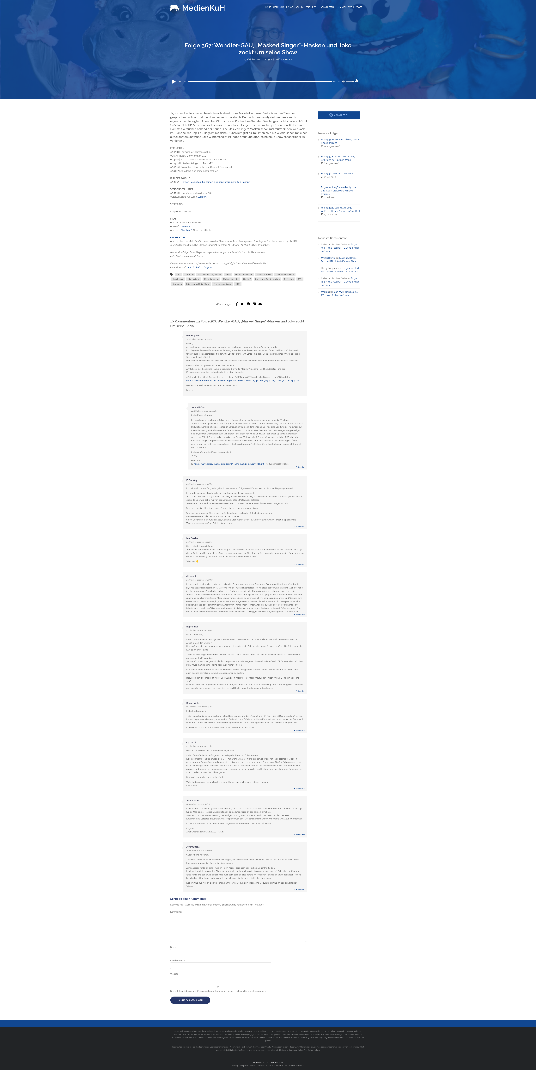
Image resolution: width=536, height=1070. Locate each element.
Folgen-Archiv (294, 7)
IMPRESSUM (277, 1062)
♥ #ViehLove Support (350, 7)
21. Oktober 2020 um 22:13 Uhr (199, 707)
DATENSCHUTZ (260, 1062)
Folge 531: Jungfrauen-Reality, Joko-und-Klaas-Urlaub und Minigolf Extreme (339, 190)
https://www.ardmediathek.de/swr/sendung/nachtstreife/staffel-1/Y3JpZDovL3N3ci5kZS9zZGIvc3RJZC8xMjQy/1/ (242, 380)
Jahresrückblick (264, 274)
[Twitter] (242, 304)
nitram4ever (193, 335)
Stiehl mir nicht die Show (197, 284)
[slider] (350, 83)
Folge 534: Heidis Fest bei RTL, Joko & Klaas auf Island (340, 247)
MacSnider (192, 538)
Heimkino (186, 226)
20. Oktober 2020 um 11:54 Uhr (199, 542)
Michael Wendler (231, 279)
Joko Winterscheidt (285, 274)
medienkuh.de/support (200, 267)
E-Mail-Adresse (178, 960)
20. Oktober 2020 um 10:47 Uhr (199, 484)
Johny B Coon (198, 407)
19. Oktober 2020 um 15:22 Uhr (199, 339)
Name (174, 947)
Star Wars (177, 284)
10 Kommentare (283, 59)
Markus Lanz (194, 279)
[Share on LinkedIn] (254, 304)
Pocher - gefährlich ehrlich (267, 279)
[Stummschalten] (343, 81)
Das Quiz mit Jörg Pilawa (209, 274)
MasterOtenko (328, 258)
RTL (300, 279)
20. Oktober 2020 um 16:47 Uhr (199, 580)
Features (311, 7)
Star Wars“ (186, 230)
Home (268, 7)
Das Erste (189, 274)
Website (174, 974)
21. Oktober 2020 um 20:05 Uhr (199, 630)
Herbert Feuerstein (243, 274)
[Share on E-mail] (260, 304)
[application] (262, 81)
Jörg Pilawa (178, 279)
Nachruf (247, 279)
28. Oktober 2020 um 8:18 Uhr (199, 804)
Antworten (300, 467)
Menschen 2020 (211, 279)
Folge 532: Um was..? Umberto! (337, 173)
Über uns (278, 7)
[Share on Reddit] (248, 304)
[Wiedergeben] (174, 81)
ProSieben (289, 279)
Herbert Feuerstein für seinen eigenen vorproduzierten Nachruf (215, 182)
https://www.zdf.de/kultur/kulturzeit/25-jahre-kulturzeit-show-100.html (229, 464)
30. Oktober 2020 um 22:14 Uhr (199, 850)
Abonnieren (327, 7)
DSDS (228, 274)
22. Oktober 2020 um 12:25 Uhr (204, 411)
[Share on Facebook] (237, 304)
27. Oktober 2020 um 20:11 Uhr (199, 746)
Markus (325, 292)
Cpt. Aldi (191, 742)
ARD (178, 274)
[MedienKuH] (198, 7)
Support (202, 196)
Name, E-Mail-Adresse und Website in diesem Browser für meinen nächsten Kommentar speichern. (218, 991)
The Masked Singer (222, 284)
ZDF (238, 284)
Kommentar (176, 912)
